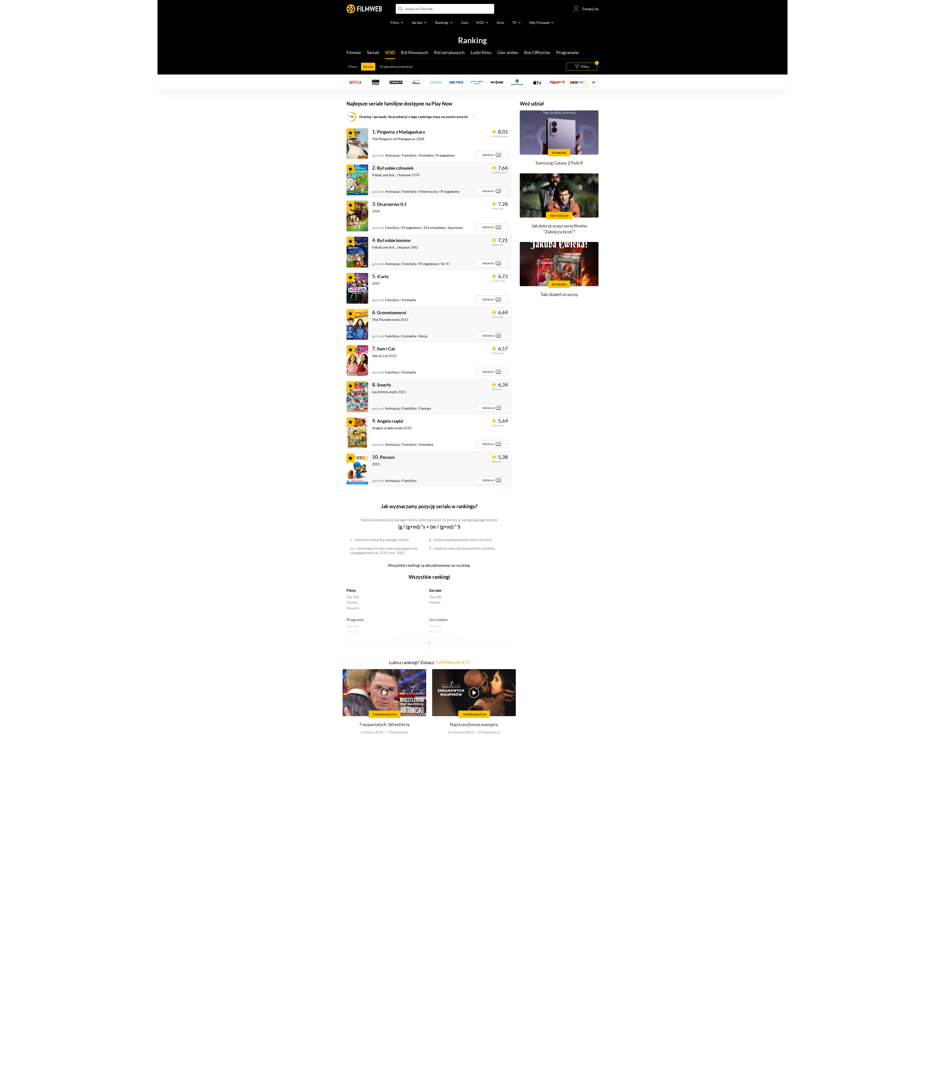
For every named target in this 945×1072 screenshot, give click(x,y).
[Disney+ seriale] (416, 82)
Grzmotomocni (391, 312)
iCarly (383, 276)
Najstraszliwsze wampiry (474, 724)
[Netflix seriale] (355, 82)
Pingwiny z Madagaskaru (401, 131)
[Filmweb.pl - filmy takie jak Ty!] (364, 8)
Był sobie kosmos (394, 240)
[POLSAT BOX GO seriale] (517, 82)
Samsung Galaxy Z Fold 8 (559, 162)
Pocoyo (387, 457)
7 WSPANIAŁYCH (452, 662)
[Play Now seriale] (577, 82)
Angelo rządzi (390, 421)
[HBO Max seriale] (376, 82)
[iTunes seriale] (537, 82)
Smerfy (384, 384)
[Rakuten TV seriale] (557, 82)
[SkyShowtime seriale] (497, 82)
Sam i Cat (386, 348)
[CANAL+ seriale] (396, 82)
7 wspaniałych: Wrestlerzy (384, 724)
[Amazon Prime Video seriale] (477, 82)
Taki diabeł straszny (559, 294)
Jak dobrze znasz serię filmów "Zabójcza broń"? (559, 228)
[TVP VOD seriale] (456, 82)
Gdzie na (488, 155)
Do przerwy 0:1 (392, 204)
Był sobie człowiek (395, 168)
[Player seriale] (436, 82)
